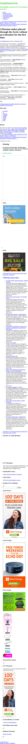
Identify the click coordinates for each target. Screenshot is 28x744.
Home (4, 12)
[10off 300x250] (14, 271)
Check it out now (7, 153)
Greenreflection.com (8, 15)
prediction (16, 131)
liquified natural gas (8, 131)
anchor (5, 130)
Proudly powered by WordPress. (7, 743)
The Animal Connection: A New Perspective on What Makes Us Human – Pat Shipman (13, 22)
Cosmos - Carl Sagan (11, 342)
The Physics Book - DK (11, 356)
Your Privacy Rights (8, 16)
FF (0, 129)
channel (9, 130)
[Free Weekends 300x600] (14, 537)
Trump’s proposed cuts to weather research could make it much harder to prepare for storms (13, 25)
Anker (19, 127)
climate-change (15, 130)
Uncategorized (21, 129)
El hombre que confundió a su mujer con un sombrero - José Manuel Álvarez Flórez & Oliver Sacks (16, 328)
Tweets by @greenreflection (9, 722)
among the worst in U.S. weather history (14, 49)
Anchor (15, 127)
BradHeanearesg (5, 41)
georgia (2, 131)
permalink (9, 133)
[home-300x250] (14, 223)
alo (12, 127)
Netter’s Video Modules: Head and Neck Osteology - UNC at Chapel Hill (15, 370)
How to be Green (7, 13)
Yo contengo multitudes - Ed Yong (14, 387)
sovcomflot (21, 131)
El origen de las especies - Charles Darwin (16, 314)
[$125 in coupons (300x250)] (14, 610)
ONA (9, 129)
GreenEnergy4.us (9, 3)
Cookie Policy (6, 17)
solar (16, 129)
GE (6, 129)
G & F (3, 129)
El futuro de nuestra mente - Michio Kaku (16, 416)
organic (12, 129)
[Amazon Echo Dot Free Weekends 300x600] (14, 587)
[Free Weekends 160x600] (9, 716)
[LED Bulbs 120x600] (7, 657)
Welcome (5, 19)
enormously (22, 130)
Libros (17, 277)
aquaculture (24, 127)
